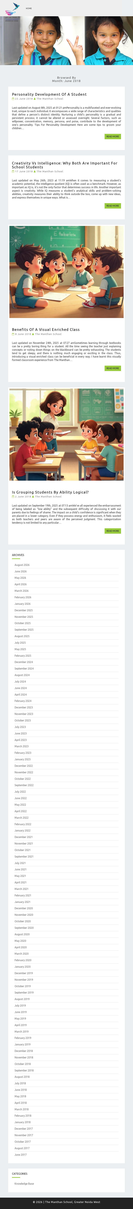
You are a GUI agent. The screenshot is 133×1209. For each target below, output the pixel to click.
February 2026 (23, 597)
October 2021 (23, 850)
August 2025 (22, 636)
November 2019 (24, 979)
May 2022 (20, 804)
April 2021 (21, 882)
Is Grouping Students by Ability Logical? (50, 492)
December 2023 (24, 707)
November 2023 (24, 713)
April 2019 (21, 1025)
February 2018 (23, 1115)
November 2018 (24, 1057)
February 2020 (23, 960)
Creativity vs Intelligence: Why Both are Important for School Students (65, 165)
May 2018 (20, 1096)
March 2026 (22, 590)
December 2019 (24, 973)
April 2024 (21, 694)
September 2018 (24, 1070)
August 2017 (22, 1148)
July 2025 (20, 642)
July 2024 (20, 681)
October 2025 (23, 623)
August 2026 (22, 564)
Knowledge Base (24, 1183)
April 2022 (21, 811)
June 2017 (21, 1154)
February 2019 (23, 1037)
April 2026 (21, 584)
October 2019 (23, 986)
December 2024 (24, 662)
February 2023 (23, 752)
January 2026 (22, 603)
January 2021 (22, 901)
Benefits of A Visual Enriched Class (46, 329)
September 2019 (24, 992)
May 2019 (20, 1018)
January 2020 (22, 966)
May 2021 (20, 875)
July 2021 (20, 863)
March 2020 (22, 953)
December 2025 (24, 610)
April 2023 (21, 739)
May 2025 (20, 649)
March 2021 (22, 888)
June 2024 (21, 688)
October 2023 (23, 720)
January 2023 (22, 759)
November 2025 (24, 616)
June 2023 (21, 733)
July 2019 (20, 1005)
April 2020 (21, 947)
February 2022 (23, 824)
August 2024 (22, 675)
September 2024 (24, 668)
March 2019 (22, 1031)
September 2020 (24, 927)
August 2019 (22, 999)
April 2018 (21, 1102)
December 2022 (24, 765)
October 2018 (23, 1063)
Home (29, 8)
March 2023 (22, 746)
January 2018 (22, 1122)
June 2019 (21, 1012)
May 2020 (20, 940)
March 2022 (22, 817)
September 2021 (24, 856)
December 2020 (24, 908)
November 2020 (24, 914)
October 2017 (23, 1141)
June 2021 (21, 869)
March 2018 (22, 1109)
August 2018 (22, 1076)
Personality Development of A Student (49, 94)
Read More (114, 136)
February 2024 (23, 700)
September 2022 (24, 785)
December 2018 (24, 1050)
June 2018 (21, 1089)
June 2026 (21, 571)
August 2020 (22, 934)
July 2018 (20, 1083)
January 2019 (22, 1044)
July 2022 (20, 791)
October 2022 (23, 778)
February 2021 (23, 895)
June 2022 (21, 798)
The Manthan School (50, 98)
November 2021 (24, 843)
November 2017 (24, 1135)
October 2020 (23, 921)
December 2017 (24, 1128)
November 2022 (24, 772)
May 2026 (20, 577)
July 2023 (20, 726)
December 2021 (24, 837)
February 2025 (23, 655)
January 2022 (22, 830)
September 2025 (24, 629)
